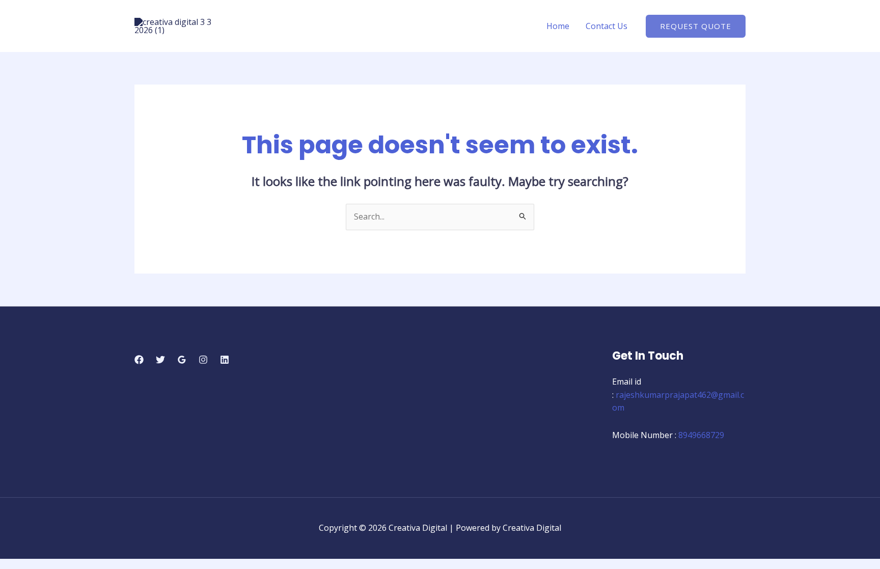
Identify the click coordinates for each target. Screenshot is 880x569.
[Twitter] (160, 359)
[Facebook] (139, 359)
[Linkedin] (224, 359)
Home (557, 26)
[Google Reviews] (181, 359)
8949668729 (701, 435)
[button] (696, 26)
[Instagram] (203, 359)
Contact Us (606, 26)
